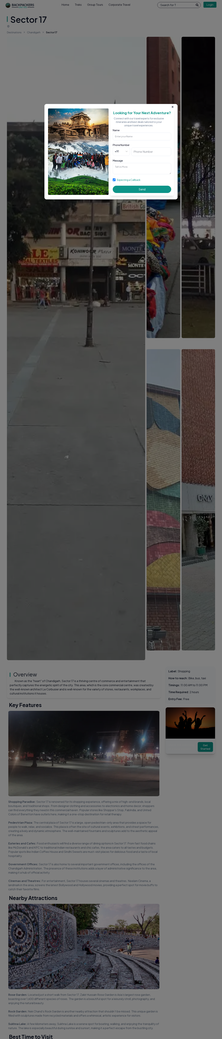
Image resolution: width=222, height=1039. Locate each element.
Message (118, 160)
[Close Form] (172, 106)
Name (116, 130)
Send (142, 189)
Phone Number (121, 144)
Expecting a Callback (128, 179)
